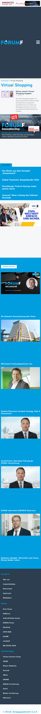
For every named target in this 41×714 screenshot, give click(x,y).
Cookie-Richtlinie (9, 584)
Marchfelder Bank (9, 646)
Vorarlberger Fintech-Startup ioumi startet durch (19, 187)
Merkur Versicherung (10, 693)
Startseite (4, 81)
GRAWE (6, 679)
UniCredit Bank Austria (11, 618)
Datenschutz (7, 589)
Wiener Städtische (10, 666)
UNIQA (5, 661)
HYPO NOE (7, 632)
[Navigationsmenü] (38, 42)
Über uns (6, 580)
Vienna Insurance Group (12, 657)
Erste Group (7, 609)
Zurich (5, 689)
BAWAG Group (8, 623)
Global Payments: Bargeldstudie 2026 (20, 179)
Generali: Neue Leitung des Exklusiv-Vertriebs (20, 196)
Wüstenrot (7, 698)
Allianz (5, 675)
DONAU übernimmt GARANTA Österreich (18, 510)
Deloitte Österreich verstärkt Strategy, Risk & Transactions (20, 412)
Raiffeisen (6, 614)
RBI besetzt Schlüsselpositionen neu (16, 364)
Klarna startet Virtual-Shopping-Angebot (25, 92)
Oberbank (6, 627)
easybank (6, 641)
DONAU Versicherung (11, 684)
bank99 (5, 636)
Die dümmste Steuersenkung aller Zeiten (18, 316)
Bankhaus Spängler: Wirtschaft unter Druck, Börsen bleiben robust (20, 559)
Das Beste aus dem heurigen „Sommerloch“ (16, 172)
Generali (6, 670)
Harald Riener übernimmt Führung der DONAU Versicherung (17, 462)
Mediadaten (7, 598)
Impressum (7, 593)
